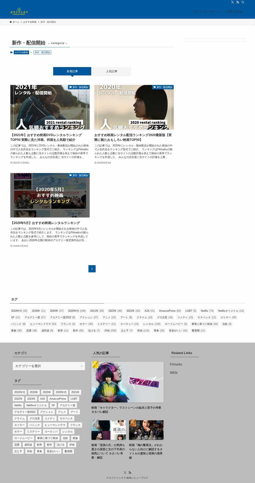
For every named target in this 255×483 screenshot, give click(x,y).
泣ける (94, 330)
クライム (144, 317)
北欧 (226, 323)
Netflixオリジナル (231, 310)
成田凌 (47, 330)
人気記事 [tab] (111, 71)
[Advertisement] (215, 74)
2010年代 (19, 310)
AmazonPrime (170, 310)
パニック (18, 323)
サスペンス (207, 317)
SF (15, 317)
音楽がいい (178, 330)
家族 (16, 330)
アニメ (109, 317)
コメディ (185, 317)
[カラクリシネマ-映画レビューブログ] (19, 12)
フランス (68, 323)
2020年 (57, 310)
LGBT (190, 310)
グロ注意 (165, 317)
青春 (159, 330)
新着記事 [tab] (72, 71)
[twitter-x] (232, 2)
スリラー (228, 317)
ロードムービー (176, 323)
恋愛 (31, 330)
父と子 (127, 330)
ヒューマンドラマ (43, 323)
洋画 (110, 330)
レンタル (151, 323)
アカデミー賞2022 (62, 317)
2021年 (97, 310)
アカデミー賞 (35, 317)
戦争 (63, 330)
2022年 (115, 310)
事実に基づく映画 (205, 323)
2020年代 (77, 310)
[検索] (242, 2)
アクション (89, 317)
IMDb (174, 372)
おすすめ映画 (21, 52)
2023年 (133, 310)
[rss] (237, 2)
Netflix (207, 310)
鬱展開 (198, 330)
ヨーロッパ (129, 323)
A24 (150, 310)
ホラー (86, 323)
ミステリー (106, 323)
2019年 (38, 310)
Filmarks (176, 364)
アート (126, 317)
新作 (78, 330)
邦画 (143, 330)
